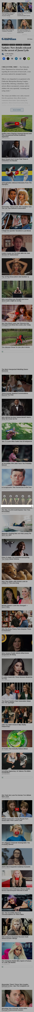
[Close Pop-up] (31, 506)
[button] (17, 506)
